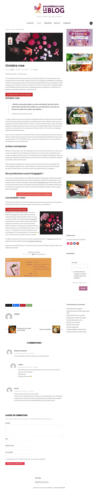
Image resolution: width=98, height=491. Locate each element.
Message (7, 423)
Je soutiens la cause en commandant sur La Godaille (34, 194)
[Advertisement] (34, 290)
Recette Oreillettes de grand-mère (76, 329)
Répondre (32, 353)
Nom (6, 439)
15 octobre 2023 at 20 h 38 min (21, 353)
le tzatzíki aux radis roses (34, 241)
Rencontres (48, 23)
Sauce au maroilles (45, 329)
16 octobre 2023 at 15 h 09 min (25, 367)
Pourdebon (66, 23)
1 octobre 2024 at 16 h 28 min (21, 391)
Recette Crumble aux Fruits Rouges (76, 332)
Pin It (23, 305)
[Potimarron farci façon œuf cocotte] (12, 329)
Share (16, 305)
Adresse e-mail (9, 445)
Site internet (9, 452)
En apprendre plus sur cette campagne (19, 94)
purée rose (51, 239)
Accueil (7, 29)
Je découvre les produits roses (16, 209)
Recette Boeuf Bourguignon (74, 308)
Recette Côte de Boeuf (73, 324)
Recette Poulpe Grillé (72, 327)
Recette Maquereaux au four (74, 320)
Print (30, 305)
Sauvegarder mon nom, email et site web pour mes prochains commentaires (26, 459)
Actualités (30, 23)
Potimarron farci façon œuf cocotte (24, 329)
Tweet (9, 305)
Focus (39, 23)
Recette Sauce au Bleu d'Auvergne (76, 317)
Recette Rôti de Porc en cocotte (75, 315)
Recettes (57, 23)
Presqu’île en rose (43, 182)
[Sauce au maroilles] (56, 329)
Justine (12, 69)
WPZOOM (62, 487)
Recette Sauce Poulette (73, 322)
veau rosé (33, 219)
